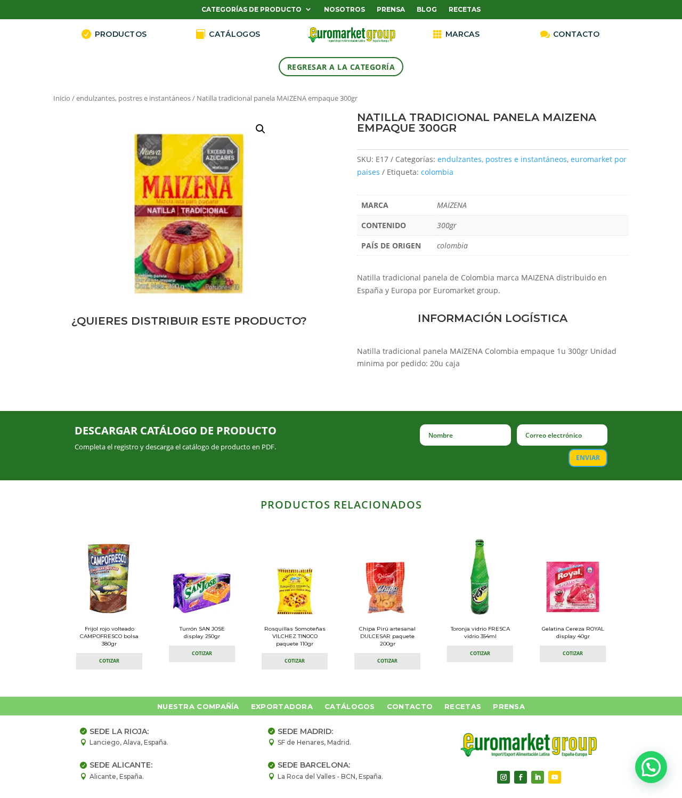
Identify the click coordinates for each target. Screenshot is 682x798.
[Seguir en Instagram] (503, 777)
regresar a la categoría (341, 67)
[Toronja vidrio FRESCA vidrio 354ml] (480, 614)
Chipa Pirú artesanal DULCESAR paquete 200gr (387, 636)
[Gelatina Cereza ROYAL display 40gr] (573, 614)
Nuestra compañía (198, 707)
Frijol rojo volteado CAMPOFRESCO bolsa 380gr (109, 636)
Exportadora (282, 707)
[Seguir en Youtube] (554, 777)
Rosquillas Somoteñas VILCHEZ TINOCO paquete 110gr (295, 636)
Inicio (61, 98)
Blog (427, 9)
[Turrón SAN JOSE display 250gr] (202, 614)
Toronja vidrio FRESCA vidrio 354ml (480, 632)
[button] (260, 129)
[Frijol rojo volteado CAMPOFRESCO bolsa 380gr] (109, 614)
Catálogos (349, 707)
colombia (437, 172)
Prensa (391, 9)
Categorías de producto (251, 9)
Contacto (410, 707)
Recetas (465, 9)
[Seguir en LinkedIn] (537, 777)
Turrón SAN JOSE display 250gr (202, 632)
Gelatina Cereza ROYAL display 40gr (573, 632)
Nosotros (344, 9)
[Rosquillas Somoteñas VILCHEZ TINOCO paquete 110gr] (295, 614)
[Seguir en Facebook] (520, 777)
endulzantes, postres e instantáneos (133, 98)
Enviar (588, 457)
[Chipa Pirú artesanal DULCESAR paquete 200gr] (387, 614)
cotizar (109, 660)
